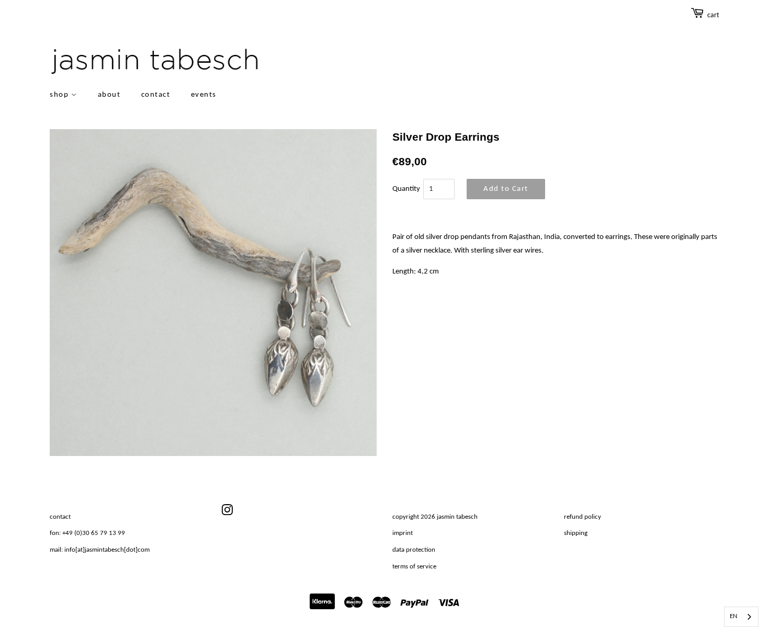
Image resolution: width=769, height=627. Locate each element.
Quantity (406, 189)
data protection (413, 549)
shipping (575, 533)
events (204, 95)
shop (60, 95)
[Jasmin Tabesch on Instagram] (227, 512)
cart (713, 15)
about (109, 95)
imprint (402, 533)
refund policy (582, 517)
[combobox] (741, 617)
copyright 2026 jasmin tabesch (435, 517)
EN (733, 616)
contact (156, 95)
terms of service (414, 566)
